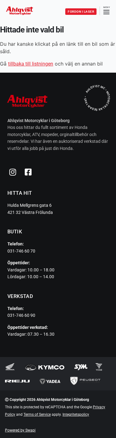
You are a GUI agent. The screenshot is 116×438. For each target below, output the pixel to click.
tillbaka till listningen (30, 64)
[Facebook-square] (28, 172)
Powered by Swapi (20, 430)
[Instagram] (12, 172)
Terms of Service (37, 414)
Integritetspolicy (75, 414)
